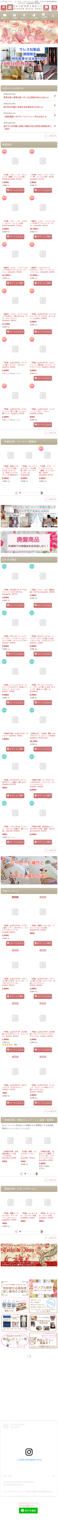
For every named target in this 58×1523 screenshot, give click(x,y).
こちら (6, 1519)
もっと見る (49, 136)
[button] (3, 8)
